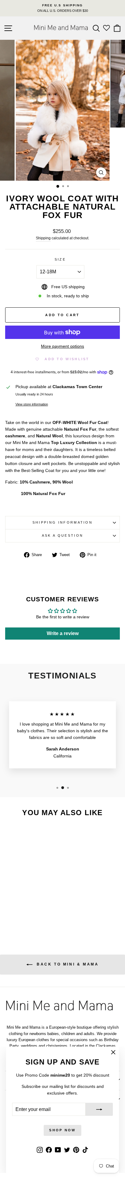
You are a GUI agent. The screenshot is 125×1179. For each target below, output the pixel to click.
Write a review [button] (63, 633)
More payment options (62, 346)
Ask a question (62, 535)
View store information (31, 404)
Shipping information (62, 522)
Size (60, 259)
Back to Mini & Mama (67, 964)
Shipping (43, 238)
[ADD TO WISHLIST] (41, 833)
